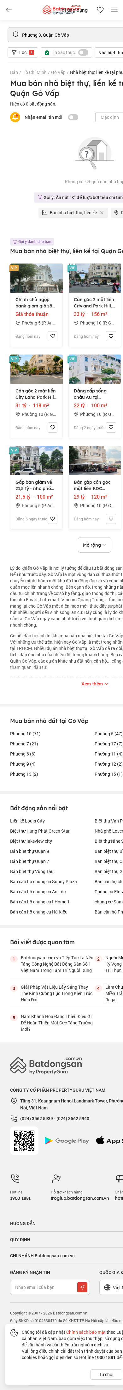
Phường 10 (25, 734)
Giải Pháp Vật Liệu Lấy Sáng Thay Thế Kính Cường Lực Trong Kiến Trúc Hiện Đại (56, 993)
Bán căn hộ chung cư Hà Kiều (38, 912)
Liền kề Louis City (27, 821)
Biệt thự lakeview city (31, 841)
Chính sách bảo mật (86, 1332)
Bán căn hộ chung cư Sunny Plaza (43, 881)
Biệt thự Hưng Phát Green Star (40, 831)
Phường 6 (23, 754)
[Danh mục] (9, 10)
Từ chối (106, 1374)
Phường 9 (23, 764)
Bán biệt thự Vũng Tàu (32, 871)
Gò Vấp (58, 72)
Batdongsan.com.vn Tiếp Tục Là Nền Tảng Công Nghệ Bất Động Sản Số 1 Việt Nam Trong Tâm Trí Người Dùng (57, 964)
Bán (14, 72)
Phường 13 (24, 774)
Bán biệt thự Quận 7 (29, 861)
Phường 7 (24, 744)
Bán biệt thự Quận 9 (29, 851)
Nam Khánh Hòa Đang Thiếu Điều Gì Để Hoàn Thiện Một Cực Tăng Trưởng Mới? (57, 1022)
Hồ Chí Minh (34, 72)
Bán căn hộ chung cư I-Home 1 (40, 902)
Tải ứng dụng (74, 10)
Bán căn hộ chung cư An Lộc (38, 892)
